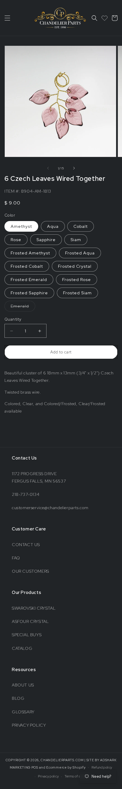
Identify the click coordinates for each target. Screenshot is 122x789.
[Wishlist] (104, 18)
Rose (16, 239)
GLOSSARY (23, 712)
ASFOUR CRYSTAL (30, 621)
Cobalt (80, 226)
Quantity (12, 319)
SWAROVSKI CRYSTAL (33, 608)
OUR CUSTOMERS (30, 571)
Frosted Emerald (29, 279)
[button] (7, 18)
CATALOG (22, 648)
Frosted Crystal (75, 266)
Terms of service (77, 776)
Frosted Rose (76, 279)
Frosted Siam (77, 293)
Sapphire (46, 239)
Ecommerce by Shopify (66, 767)
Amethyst (21, 226)
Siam (75, 239)
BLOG (18, 698)
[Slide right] (74, 168)
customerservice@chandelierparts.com (50, 507)
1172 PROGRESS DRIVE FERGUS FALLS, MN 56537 (39, 477)
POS (34, 767)
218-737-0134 (25, 494)
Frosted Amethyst (30, 253)
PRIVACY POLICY (29, 725)
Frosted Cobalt (27, 266)
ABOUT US (23, 685)
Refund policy (102, 767)
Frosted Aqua (80, 253)
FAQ (16, 558)
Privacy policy (48, 776)
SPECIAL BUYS (26, 634)
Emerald (23, 307)
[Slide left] (47, 168)
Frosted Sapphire (29, 293)
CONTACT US (26, 544)
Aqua (53, 226)
